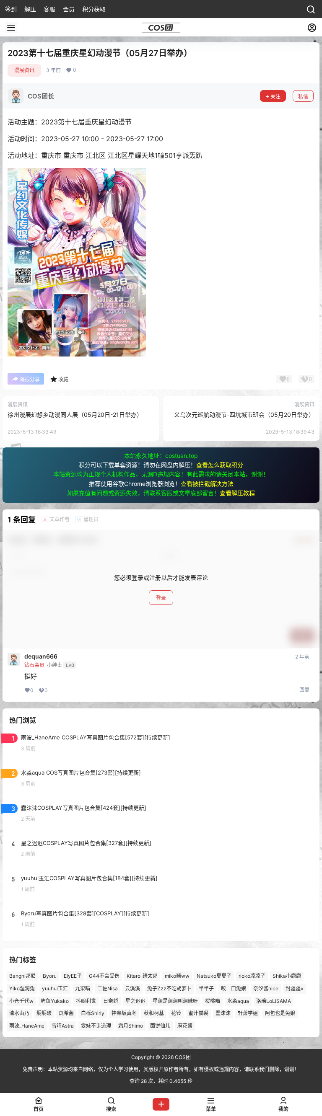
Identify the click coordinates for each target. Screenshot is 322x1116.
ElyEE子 (73, 976)
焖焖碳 (44, 1013)
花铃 (176, 1013)
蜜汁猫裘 (198, 1013)
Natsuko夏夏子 (214, 976)
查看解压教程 (237, 492)
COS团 (182, 1057)
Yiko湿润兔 (22, 988)
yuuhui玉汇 (55, 988)
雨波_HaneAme (26, 1026)
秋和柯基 (154, 1013)
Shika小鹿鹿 (287, 976)
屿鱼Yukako (55, 1000)
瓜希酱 (66, 1013)
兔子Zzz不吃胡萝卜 (169, 988)
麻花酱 (184, 1026)
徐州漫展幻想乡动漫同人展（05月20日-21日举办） (75, 414)
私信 (303, 96)
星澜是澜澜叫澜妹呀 (175, 1000)
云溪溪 (132, 988)
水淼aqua (238, 1000)
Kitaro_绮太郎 (142, 976)
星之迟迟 (135, 1000)
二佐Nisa (107, 988)
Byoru (50, 976)
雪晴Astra (63, 1026)
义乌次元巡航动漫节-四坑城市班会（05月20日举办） (244, 414)
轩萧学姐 (248, 1013)
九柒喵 (82, 988)
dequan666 (40, 656)
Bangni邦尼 (22, 976)
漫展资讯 (24, 70)
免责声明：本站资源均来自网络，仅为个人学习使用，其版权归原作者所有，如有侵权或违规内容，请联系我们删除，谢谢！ (161, 1069)
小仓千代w (21, 1000)
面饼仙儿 (160, 1026)
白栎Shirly (92, 1013)
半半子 (206, 988)
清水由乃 (19, 1013)
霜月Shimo (130, 1026)
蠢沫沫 (223, 1013)
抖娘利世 (86, 1000)
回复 (304, 690)
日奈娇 (110, 1000)
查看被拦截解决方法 (207, 483)
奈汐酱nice (265, 988)
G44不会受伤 (104, 976)
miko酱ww (177, 976)
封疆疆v (295, 988)
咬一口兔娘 (233, 988)
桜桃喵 (212, 1000)
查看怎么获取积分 (219, 464)
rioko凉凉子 (252, 976)
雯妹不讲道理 (96, 1026)
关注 (275, 96)
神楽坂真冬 (124, 1013)
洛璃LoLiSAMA (273, 1000)
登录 (161, 598)
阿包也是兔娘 (280, 1013)
